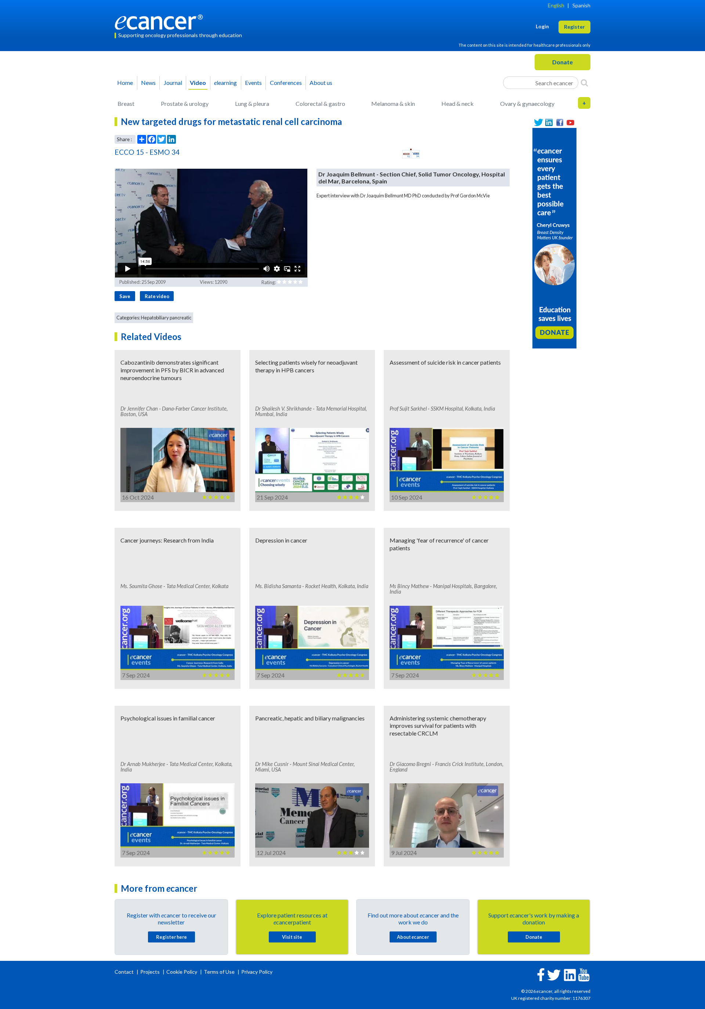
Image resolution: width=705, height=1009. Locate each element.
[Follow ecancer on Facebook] (540, 974)
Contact (125, 972)
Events (253, 82)
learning (225, 82)
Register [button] (574, 27)
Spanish (581, 5)
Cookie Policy (181, 972)
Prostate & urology (185, 103)
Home (125, 82)
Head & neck (457, 103)
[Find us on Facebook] (559, 122)
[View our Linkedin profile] (549, 122)
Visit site (292, 937)
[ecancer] (161, 21)
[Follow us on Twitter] (538, 122)
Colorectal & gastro (320, 103)
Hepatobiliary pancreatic (166, 318)
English (556, 5)
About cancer (413, 937)
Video (198, 82)
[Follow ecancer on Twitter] (554, 974)
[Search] (584, 82)
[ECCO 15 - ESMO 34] (411, 153)
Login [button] (542, 26)
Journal (173, 82)
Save (124, 296)
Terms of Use (219, 972)
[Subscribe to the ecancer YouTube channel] (583, 974)
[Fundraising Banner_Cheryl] (554, 237)
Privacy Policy (256, 972)
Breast (126, 103)
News (148, 82)
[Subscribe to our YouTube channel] (570, 122)
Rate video (157, 296)
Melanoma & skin (393, 103)
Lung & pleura (252, 103)
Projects (150, 972)
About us (321, 82)
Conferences (286, 82)
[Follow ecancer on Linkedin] (570, 974)
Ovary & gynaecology (527, 103)
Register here (171, 937)
